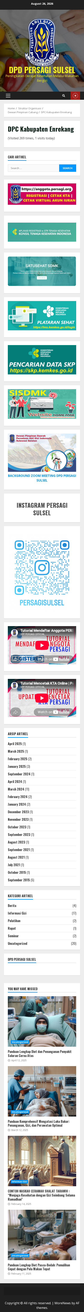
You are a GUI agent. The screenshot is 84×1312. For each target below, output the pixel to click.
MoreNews (63, 1303)
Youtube (75, 96)
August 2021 (16, 857)
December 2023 (18, 812)
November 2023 (18, 819)
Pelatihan (14, 920)
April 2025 (15, 743)
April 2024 (15, 781)
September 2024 (19, 774)
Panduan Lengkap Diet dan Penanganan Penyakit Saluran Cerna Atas (42, 1021)
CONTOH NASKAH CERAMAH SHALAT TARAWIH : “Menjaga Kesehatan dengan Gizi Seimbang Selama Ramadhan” (42, 1161)
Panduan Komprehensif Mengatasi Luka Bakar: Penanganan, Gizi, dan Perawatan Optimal (42, 1091)
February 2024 (18, 796)
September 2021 (19, 849)
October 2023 (17, 827)
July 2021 (14, 865)
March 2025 (16, 751)
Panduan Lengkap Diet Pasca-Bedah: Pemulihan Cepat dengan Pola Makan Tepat (42, 1235)
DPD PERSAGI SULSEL (42, 69)
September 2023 (19, 834)
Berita (12, 905)
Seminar (13, 936)
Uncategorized (17, 943)
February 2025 (17, 759)
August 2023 (16, 842)
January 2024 (17, 804)
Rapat (12, 928)
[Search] (63, 95)
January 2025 (17, 766)
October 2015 (17, 872)
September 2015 (19, 880)
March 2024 (16, 789)
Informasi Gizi (17, 913)
